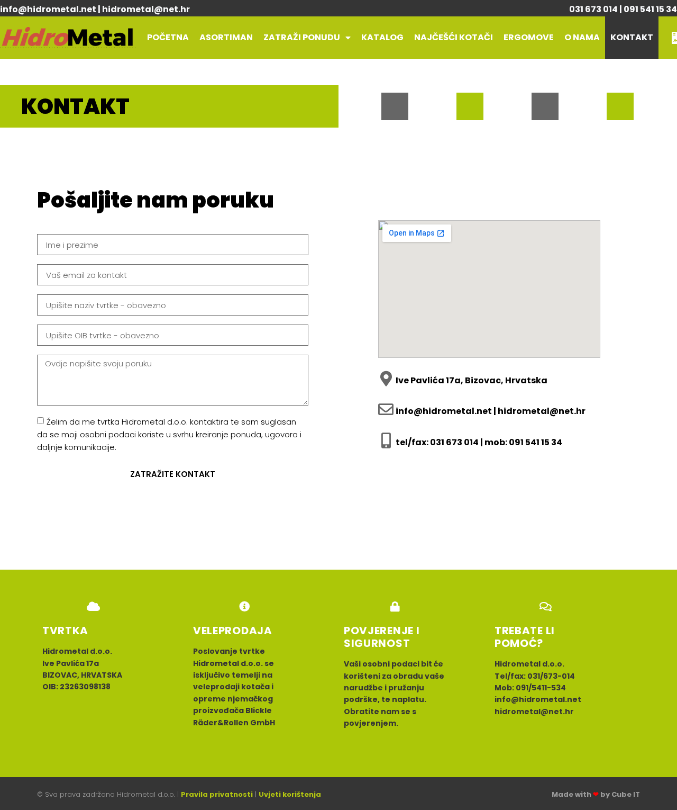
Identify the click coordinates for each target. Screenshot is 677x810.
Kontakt (631, 37)
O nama (582, 37)
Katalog (382, 37)
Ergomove (529, 37)
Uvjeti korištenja (290, 794)
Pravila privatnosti (217, 794)
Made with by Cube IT (596, 794)
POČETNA (168, 37)
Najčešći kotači (453, 37)
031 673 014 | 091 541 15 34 (623, 9)
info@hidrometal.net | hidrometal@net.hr (95, 9)
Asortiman (226, 37)
